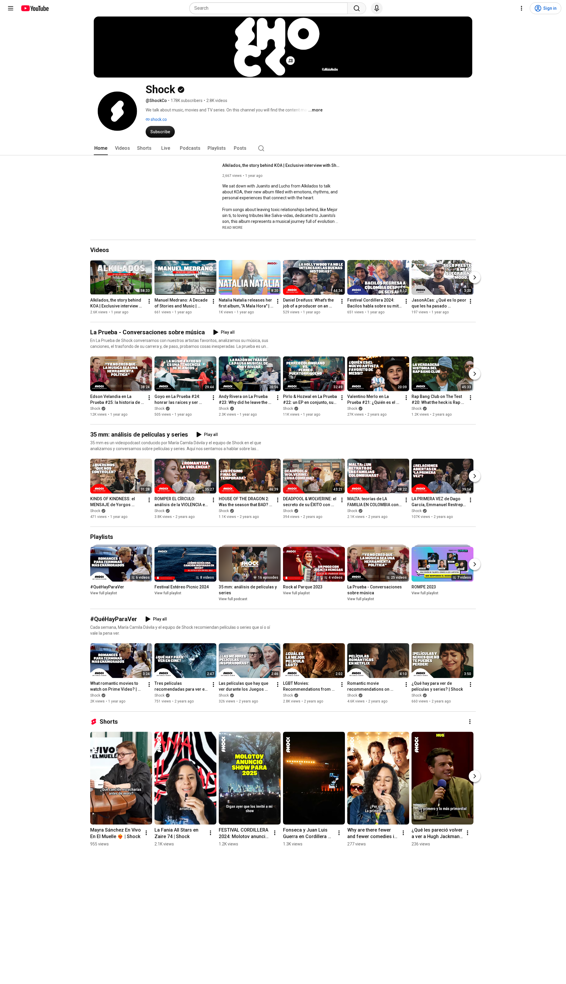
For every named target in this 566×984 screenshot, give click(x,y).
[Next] (475, 277)
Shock (95, 409)
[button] (232, 227)
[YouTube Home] (35, 8)
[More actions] (149, 301)
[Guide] (10, 8)
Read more (232, 228)
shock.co (158, 119)
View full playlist (103, 593)
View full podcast (233, 599)
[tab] (101, 148)
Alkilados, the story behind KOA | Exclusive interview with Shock (281, 165)
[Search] (356, 8)
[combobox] (270, 8)
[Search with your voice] (377, 8)
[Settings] (521, 8)
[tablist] (283, 148)
